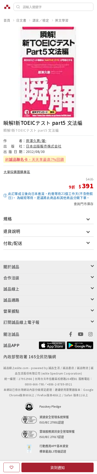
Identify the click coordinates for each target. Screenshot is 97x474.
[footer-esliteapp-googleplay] (80, 344)
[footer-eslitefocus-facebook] (70, 333)
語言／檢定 (40, 20)
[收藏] (11, 467)
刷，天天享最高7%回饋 (34, 159)
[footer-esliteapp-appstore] (52, 344)
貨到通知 (57, 467)
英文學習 (61, 20)
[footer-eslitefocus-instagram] (90, 333)
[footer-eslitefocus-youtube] (80, 333)
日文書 (21, 20)
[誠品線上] (7, 7)
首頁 (7, 20)
